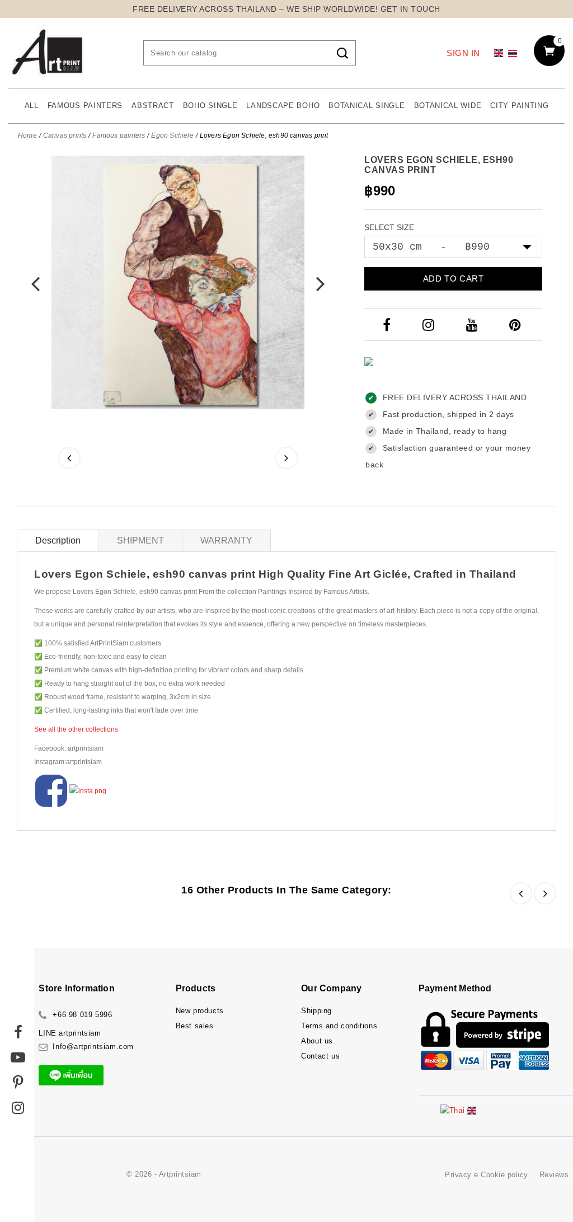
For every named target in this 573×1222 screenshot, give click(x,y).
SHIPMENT (140, 540)
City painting (519, 105)
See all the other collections (76, 729)
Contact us (320, 1056)
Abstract (152, 105)
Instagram (429, 324)
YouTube (473, 324)
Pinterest (516, 324)
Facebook (388, 324)
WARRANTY (226, 540)
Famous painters (85, 105)
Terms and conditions (339, 1026)
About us (317, 1041)
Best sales (195, 1026)
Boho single (210, 105)
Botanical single (366, 105)
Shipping (316, 1010)
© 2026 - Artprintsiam (163, 1174)
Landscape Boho (283, 105)
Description (58, 540)
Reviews (554, 1175)
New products (200, 1010)
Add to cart (453, 278)
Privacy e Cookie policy (486, 1175)
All (32, 105)
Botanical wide (448, 105)
